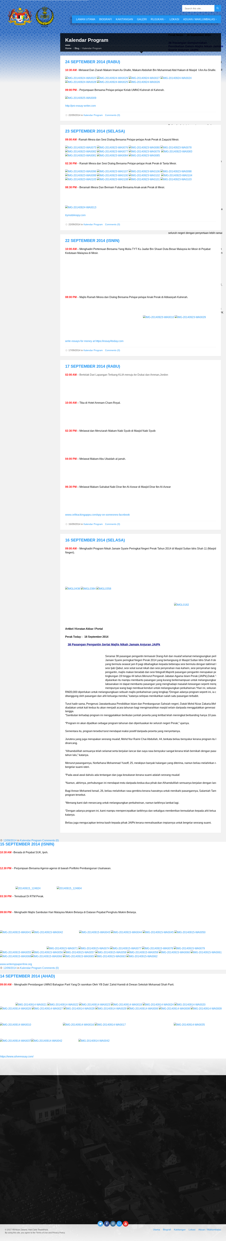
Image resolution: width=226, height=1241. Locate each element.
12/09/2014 (10, 840)
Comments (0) (112, 115)
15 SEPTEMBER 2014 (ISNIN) (27, 844)
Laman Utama (85, 19)
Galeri (142, 19)
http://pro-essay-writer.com (80, 105)
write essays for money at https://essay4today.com (94, 341)
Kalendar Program (93, 115)
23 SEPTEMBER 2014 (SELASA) (95, 131)
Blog (77, 48)
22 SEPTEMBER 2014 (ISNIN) (92, 240)
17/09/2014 (74, 350)
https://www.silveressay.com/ (16, 1056)
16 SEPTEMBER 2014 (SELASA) (95, 540)
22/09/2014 (74, 115)
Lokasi (174, 19)
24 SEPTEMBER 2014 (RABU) (92, 62)
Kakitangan (124, 19)
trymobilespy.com (75, 215)
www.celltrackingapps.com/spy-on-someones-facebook (97, 514)
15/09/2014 (74, 524)
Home (68, 48)
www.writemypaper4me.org (16, 964)
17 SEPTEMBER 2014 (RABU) (92, 366)
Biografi (105, 19)
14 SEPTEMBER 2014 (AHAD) (27, 976)
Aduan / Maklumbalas (199, 19)
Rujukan (157, 19)
